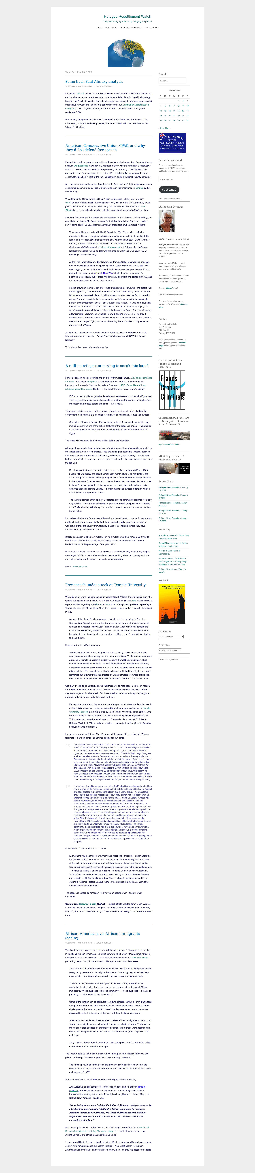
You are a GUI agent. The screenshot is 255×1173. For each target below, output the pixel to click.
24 (187, 115)
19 (165, 115)
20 (170, 115)
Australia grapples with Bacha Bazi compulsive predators (174, 537)
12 (165, 110)
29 (179, 120)
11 (161, 110)
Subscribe (169, 189)
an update (92, 381)
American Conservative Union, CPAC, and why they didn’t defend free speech (105, 147)
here (68, 202)
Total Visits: (164, 659)
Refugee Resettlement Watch (127, 16)
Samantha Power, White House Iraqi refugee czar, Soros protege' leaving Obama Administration (173, 561)
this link (80, 93)
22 (179, 115)
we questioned (81, 165)
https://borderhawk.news (169, 444)
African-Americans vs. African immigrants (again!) (102, 935)
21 (174, 115)
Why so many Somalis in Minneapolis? (169, 552)
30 (183, 120)
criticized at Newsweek (109, 247)
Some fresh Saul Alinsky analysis (94, 81)
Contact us (111, 27)
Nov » (167, 127)
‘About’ (169, 288)
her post (139, 187)
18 (161, 115)
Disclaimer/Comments (131, 27)
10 (187, 105)
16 (183, 110)
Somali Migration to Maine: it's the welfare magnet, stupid (173, 544)
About (99, 27)
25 (161, 120)
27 (170, 120)
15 (179, 110)
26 (165, 120)
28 (174, 120)
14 (174, 110)
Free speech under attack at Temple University (105, 584)
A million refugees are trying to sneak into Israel (106, 365)
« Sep (161, 127)
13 (170, 110)
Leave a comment (104, 86)
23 (183, 115)
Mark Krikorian (80, 566)
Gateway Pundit (87, 903)
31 (187, 120)
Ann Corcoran (85, 86)
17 (187, 110)
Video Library (152, 27)
